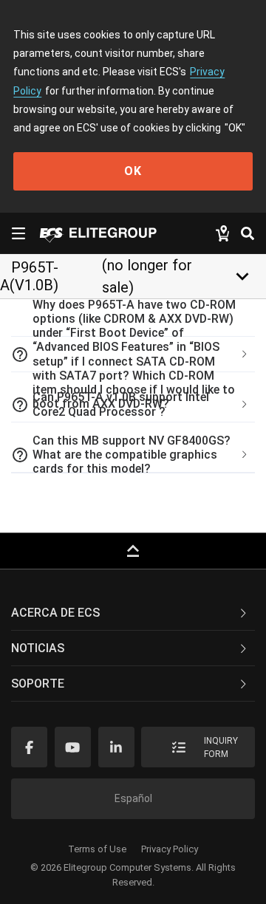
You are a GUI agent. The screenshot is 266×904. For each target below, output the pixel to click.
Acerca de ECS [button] (55, 613)
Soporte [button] (37, 684)
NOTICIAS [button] (37, 648)
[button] (133, 354)
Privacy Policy (169, 849)
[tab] (133, 354)
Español (133, 798)
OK (133, 171)
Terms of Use (97, 849)
